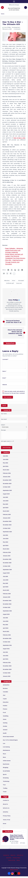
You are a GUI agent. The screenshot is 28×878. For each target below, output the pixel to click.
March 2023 (6, 590)
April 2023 (5, 586)
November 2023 (7, 562)
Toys (4, 784)
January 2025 (6, 518)
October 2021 (6, 641)
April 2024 (5, 545)
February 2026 (7, 473)
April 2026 (5, 466)
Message (3, 430)
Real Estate (6, 764)
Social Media (6, 771)
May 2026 (5, 463)
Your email (4, 419)
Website (4, 384)
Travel (4, 791)
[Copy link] (14, 273)
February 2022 (7, 635)
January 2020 (6, 676)
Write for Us (6, 808)
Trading (5, 788)
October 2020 (6, 673)
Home (2, 13)
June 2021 (5, 655)
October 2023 (6, 566)
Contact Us (6, 800)
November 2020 (7, 669)
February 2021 (7, 662)
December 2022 (7, 600)
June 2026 (5, 459)
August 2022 (6, 614)
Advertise (5, 812)
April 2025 (5, 507)
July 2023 (5, 576)
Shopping (5, 767)
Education (5, 702)
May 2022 (5, 624)
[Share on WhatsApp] (18, 270)
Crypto (5, 698)
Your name (4, 413)
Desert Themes (14, 869)
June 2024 (5, 538)
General (5, 729)
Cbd (4, 695)
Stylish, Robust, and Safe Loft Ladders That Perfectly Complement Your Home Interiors (15, 256)
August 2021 (6, 648)
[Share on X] (11, 270)
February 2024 (7, 552)
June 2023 (5, 580)
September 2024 (7, 531)
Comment (5, 359)
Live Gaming (6, 747)
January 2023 (6, 597)
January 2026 (6, 476)
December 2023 (7, 559)
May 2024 (5, 542)
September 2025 (7, 490)
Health (4, 733)
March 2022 (6, 631)
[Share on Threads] (10, 273)
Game (4, 719)
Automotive (6, 685)
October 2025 (6, 487)
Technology (6, 781)
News (4, 757)
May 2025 (5, 504)
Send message (7, 447)
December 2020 (7, 666)
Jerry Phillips (7, 27)
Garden (5, 726)
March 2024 (6, 549)
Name (4, 371)
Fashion (5, 705)
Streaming (6, 778)
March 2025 (6, 511)
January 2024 (6, 555)
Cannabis (5, 691)
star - (14, 280)
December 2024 (7, 521)
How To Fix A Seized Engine (10, 740)
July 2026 (5, 456)
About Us (5, 804)
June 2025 (5, 500)
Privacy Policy (6, 815)
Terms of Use (6, 819)
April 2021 (5, 659)
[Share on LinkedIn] (15, 270)
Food (4, 712)
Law (4, 743)
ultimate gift (10, 283)
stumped (21, 280)
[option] (14, 839)
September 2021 (7, 645)
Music (4, 753)
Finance (5, 709)
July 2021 (5, 652)
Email (4, 378)
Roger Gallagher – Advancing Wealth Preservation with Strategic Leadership (14, 250)
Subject (3, 424)
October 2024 (6, 528)
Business (7, 280)
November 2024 (7, 524)
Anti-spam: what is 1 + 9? (7, 441)
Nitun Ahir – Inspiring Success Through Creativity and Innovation (14, 262)
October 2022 (6, 607)
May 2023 (5, 583)
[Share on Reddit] (3, 273)
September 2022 (7, 611)
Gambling (5, 716)
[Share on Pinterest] (22, 270)
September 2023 (7, 569)
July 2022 (5, 617)
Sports (5, 774)
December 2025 (7, 480)
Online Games (7, 760)
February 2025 (7, 514)
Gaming (5, 722)
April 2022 (5, 628)
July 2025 (5, 497)
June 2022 (5, 621)
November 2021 (7, 638)
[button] (22, 831)
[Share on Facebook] (8, 270)
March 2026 (6, 469)
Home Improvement (8, 736)
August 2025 (6, 494)
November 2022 (7, 604)
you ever (19, 283)
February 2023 (7, 593)
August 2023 (6, 573)
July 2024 (5, 535)
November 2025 (7, 483)
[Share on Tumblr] (7, 273)
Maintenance (6, 750)
